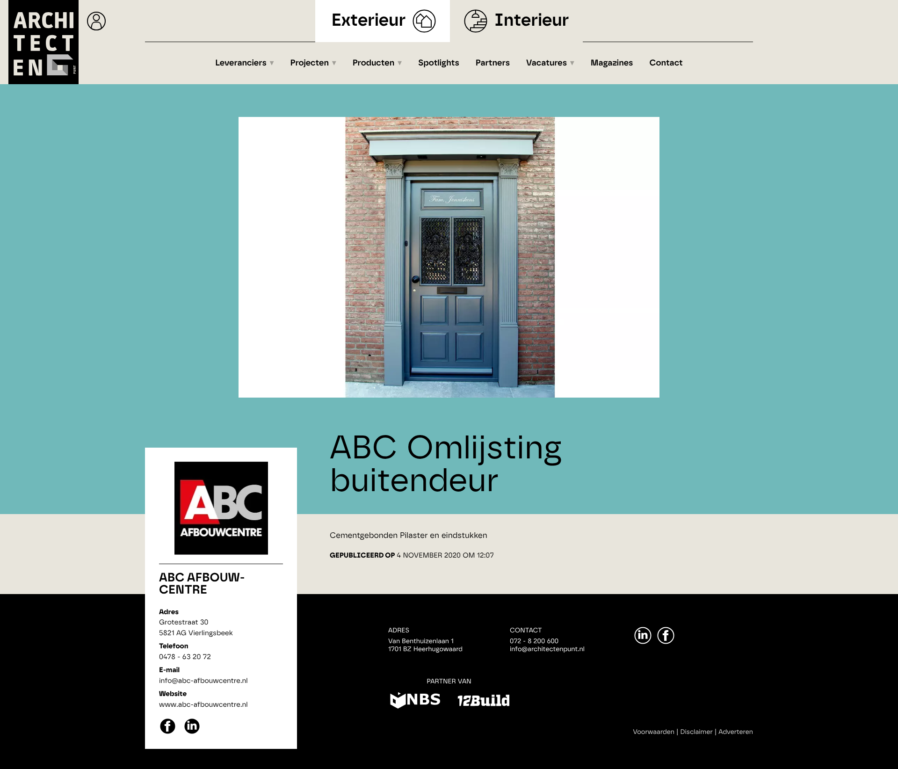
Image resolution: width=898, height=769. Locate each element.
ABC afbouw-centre (202, 584)
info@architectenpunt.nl (547, 649)
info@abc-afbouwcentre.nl (203, 680)
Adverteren (735, 732)
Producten (374, 63)
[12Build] (483, 702)
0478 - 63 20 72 (185, 656)
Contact (666, 63)
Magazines (612, 63)
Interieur (531, 20)
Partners (493, 63)
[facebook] (167, 732)
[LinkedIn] (642, 635)
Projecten (309, 63)
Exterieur (369, 20)
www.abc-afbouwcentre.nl (203, 704)
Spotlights (438, 63)
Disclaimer (697, 732)
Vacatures (546, 63)
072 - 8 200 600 (534, 641)
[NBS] (415, 702)
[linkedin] (192, 732)
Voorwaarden (653, 732)
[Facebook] (665, 635)
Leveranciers (241, 63)
